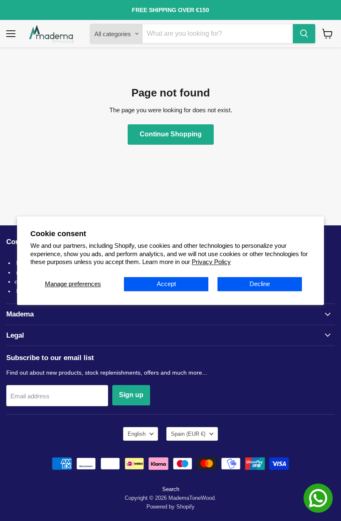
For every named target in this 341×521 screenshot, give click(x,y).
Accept (166, 283)
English (137, 434)
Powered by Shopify (170, 507)
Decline (260, 283)
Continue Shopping (171, 134)
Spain (188, 434)
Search (170, 489)
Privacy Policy (211, 262)
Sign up (131, 394)
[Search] (304, 33)
